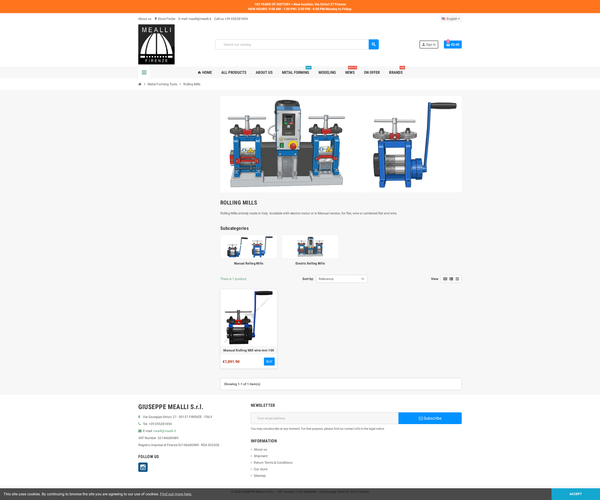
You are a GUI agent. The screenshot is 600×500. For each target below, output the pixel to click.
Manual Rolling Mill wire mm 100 (248, 350)
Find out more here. (176, 494)
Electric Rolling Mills (310, 263)
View (434, 279)
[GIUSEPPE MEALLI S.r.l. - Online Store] (156, 44)
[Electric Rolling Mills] (310, 246)
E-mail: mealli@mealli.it (194, 19)
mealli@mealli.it (164, 431)
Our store (260, 469)
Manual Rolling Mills (248, 263)
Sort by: (308, 279)
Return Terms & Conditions (273, 462)
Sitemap (260, 476)
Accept (576, 494)
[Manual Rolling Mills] (248, 246)
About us (144, 19)
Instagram (143, 467)
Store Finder (165, 19)
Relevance (326, 279)
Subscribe (432, 418)
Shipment (261, 456)
